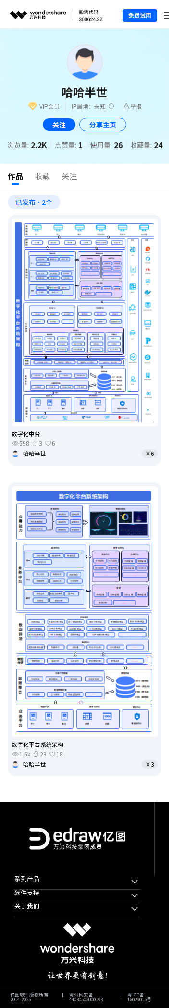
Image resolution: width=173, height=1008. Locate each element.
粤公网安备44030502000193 (86, 997)
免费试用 (139, 15)
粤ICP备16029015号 (139, 997)
